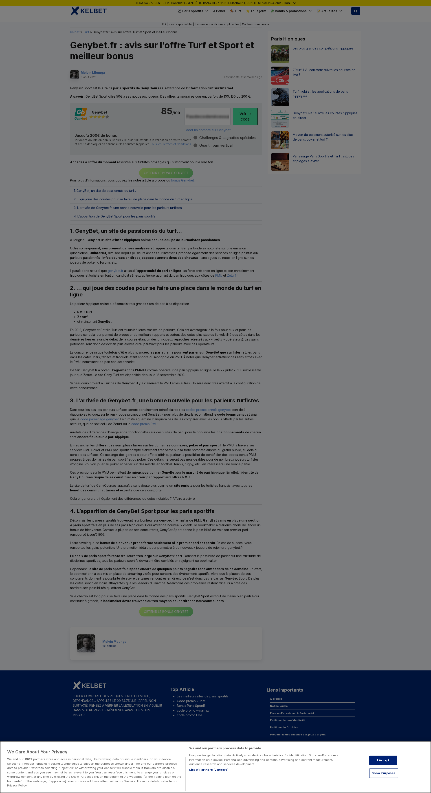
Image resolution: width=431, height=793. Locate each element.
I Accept (383, 760)
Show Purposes (384, 773)
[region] (215, 767)
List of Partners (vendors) (209, 769)
